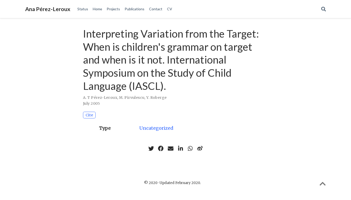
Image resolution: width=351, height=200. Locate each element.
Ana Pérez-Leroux (47, 9)
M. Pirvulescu (131, 97)
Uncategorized (156, 128)
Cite (89, 115)
